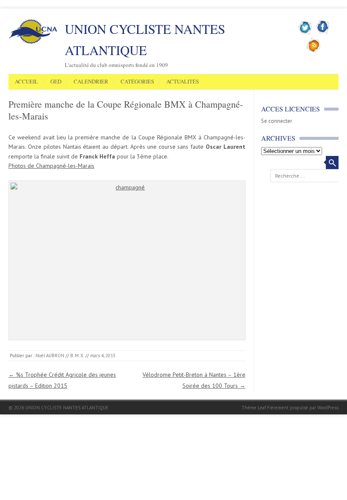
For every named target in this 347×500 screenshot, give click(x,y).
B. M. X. (77, 355)
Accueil (26, 81)
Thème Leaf (254, 408)
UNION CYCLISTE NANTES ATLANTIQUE (145, 39)
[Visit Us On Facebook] (322, 33)
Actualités (182, 81)
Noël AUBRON (50, 355)
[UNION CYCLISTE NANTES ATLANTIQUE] (33, 42)
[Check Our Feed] (313, 51)
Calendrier (91, 81)
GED (55, 81)
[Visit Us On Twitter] (305, 33)
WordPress (328, 408)
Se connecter (276, 121)
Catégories (137, 81)
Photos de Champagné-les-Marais (51, 165)
